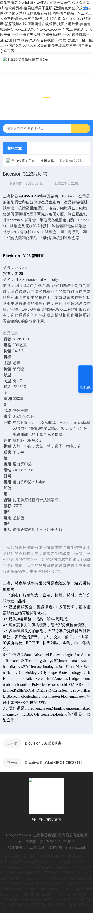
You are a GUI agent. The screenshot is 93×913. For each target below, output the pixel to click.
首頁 (31, 160)
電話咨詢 (85, 387)
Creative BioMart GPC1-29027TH (53, 763)
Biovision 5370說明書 (43, 743)
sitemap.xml (75, 847)
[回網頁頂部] (85, 370)
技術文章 (15, 148)
